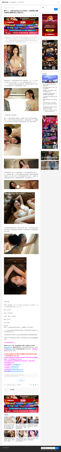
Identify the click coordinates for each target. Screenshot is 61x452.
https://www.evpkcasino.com (16, 369)
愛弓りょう (14, 384)
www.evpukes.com (14, 367)
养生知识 (12, 7)
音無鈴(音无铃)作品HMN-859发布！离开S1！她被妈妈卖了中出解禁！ (9, 440)
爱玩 (7, 15)
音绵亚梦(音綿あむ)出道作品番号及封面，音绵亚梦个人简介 (32, 426)
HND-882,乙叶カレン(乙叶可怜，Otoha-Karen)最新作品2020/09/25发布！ (50, 104)
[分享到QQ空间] (38, 15)
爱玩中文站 (5, 2)
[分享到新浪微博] (31, 15)
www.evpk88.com (17, 364)
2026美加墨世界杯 (13, 2)
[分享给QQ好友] (35, 15)
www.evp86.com (8, 347)
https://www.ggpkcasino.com (16, 371)
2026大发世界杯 (21, 2)
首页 (9, 7)
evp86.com (10, 349)
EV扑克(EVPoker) (10, 342)
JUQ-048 (9, 384)
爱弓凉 (19, 384)
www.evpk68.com (15, 365)
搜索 (43, 7)
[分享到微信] (33, 15)
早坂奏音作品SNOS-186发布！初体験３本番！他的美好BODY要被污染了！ (21, 440)
